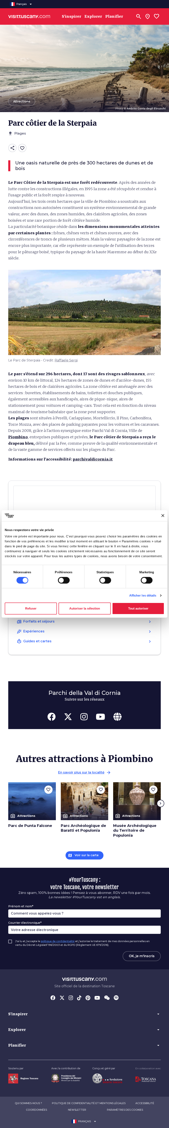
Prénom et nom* (20, 906)
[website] (117, 717)
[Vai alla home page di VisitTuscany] (29, 16)
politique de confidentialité (58, 941)
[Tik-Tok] (79, 998)
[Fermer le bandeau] (162, 515)
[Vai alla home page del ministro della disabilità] (66, 1078)
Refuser (30, 608)
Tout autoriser (138, 608)
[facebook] (51, 717)
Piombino (18, 437)
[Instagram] (71, 998)
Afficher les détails (142, 595)
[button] (84, 1014)
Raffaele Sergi (66, 360)
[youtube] (100, 717)
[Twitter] (62, 998)
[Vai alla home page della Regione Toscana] (23, 1078)
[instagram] (84, 717)
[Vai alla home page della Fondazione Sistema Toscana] (107, 1078)
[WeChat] (107, 998)
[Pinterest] (88, 998)
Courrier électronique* (24, 923)
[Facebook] (52, 998)
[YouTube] (97, 998)
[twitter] (68, 717)
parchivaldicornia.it (93, 459)
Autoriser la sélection (84, 608)
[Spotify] (116, 998)
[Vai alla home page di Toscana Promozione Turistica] (145, 1079)
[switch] (64, 580)
